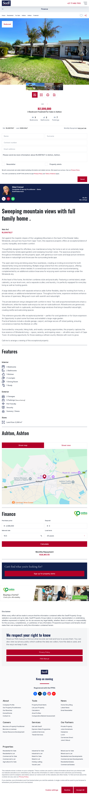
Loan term (48, 530)
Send (82, 179)
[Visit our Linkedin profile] (44, 694)
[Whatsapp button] (13, 199)
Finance (44, 9)
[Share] (85, 15)
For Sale (17, 15)
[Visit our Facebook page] (35, 694)
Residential (10, 15)
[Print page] (48, 95)
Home (3, 15)
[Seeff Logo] (6, 3)
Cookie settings (51, 790)
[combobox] (45, 104)
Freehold (35, 15)
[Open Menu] (85, 3)
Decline (67, 790)
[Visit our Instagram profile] (49, 694)
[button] (2, 51)
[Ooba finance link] (80, 514)
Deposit (47, 520)
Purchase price (7, 520)
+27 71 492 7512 (74, 3)
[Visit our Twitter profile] (40, 694)
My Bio (85, 198)
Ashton (24, 15)
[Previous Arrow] (3, 9)
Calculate (44, 544)
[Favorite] (81, 15)
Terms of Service (50, 173)
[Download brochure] (54, 95)
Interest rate (6, 530)
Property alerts (56, 164)
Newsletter (10, 164)
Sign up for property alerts (44, 574)
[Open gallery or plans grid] (41, 95)
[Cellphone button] (4, 199)
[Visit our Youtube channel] (54, 694)
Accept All (80, 790)
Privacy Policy (75, 170)
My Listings (83, 200)
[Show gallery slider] (35, 95)
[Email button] (8, 199)
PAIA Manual (44, 659)
